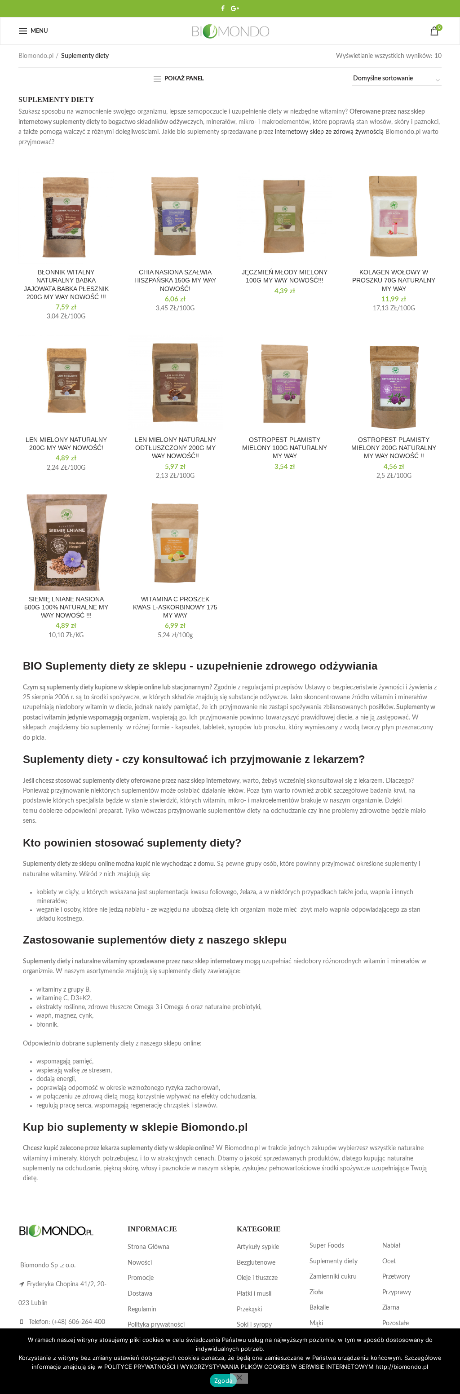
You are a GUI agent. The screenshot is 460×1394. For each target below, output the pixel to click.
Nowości (140, 1263)
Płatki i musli (254, 1294)
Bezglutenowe (256, 1263)
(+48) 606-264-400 (78, 1322)
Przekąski (249, 1309)
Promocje (141, 1278)
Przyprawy (396, 1292)
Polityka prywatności (156, 1325)
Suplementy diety (334, 1261)
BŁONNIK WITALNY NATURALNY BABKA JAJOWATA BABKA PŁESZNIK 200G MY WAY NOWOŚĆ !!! (66, 284)
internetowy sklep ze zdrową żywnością (329, 132)
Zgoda (223, 1380)
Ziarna (390, 1308)
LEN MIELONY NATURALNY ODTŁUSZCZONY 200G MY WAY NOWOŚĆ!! (175, 447)
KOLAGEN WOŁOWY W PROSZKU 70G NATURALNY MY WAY (393, 280)
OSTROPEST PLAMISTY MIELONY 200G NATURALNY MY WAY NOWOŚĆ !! (393, 447)
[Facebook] (223, 8)
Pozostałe (395, 1323)
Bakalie (319, 1308)
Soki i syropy (254, 1325)
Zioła (316, 1292)
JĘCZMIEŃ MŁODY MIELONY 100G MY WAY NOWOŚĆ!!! (284, 276)
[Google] (235, 8)
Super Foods (327, 1246)
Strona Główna (148, 1247)
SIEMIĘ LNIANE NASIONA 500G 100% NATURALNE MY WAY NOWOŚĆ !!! (66, 607)
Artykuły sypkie (258, 1247)
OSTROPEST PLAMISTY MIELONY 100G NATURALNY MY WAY (284, 447)
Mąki (316, 1323)
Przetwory (396, 1277)
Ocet (389, 1261)
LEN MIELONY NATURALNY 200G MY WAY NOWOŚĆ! (66, 443)
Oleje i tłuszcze (257, 1278)
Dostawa (140, 1294)
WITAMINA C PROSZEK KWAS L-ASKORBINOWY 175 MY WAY (175, 607)
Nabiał (391, 1246)
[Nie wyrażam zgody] (239, 1378)
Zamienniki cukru (333, 1277)
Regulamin (142, 1309)
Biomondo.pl (35, 56)
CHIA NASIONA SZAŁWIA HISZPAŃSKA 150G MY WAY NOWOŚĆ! (175, 280)
